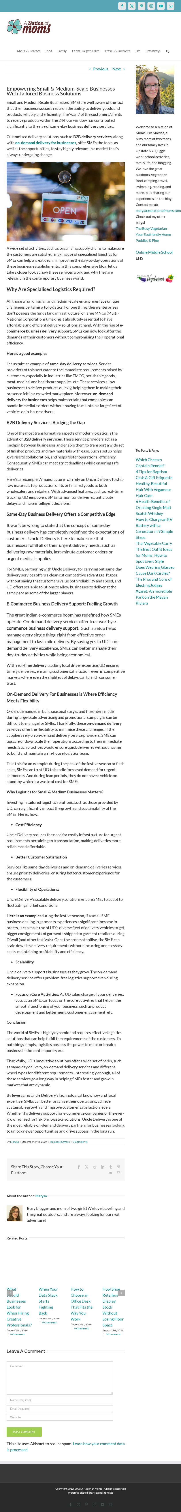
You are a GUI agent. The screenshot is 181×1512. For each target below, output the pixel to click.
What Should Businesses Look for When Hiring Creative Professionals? (19, 1307)
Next (116, 68)
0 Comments (80, 1141)
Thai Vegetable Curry (154, 543)
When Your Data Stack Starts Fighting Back (48, 1301)
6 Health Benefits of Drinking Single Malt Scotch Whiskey (153, 507)
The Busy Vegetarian (151, 228)
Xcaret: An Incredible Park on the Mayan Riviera (154, 597)
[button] (167, 50)
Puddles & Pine (147, 240)
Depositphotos (104, 1492)
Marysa (14, 1141)
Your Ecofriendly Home (153, 234)
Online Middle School (154, 252)
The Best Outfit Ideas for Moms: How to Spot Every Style (154, 555)
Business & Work (60, 1141)
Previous (100, 68)
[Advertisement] (155, 372)
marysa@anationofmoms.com (158, 210)
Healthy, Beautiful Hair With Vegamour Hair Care (153, 489)
